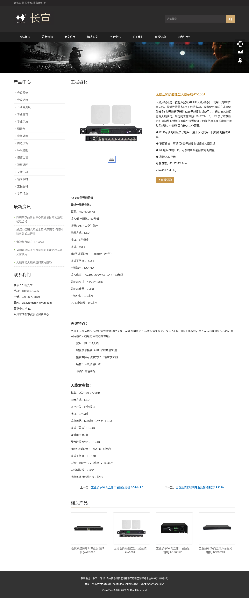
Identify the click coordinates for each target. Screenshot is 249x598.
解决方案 (92, 36)
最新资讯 (47, 36)
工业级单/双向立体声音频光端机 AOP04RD (117, 487)
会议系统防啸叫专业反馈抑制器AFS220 (200, 487)
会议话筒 (22, 99)
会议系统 (22, 92)
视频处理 (22, 164)
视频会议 (22, 157)
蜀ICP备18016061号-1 (152, 584)
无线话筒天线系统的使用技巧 (34, 262)
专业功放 (22, 121)
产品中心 (115, 36)
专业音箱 (22, 114)
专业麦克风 (24, 107)
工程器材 (22, 186)
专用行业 (22, 193)
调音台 (21, 128)
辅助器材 (22, 179)
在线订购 (160, 36)
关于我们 (137, 36)
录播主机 (22, 171)
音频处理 (22, 135)
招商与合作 (184, 36)
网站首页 (24, 36)
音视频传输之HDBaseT (30, 241)
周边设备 (22, 143)
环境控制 (22, 150)
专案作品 (70, 36)
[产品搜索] (230, 19)
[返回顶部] (240, 64)
